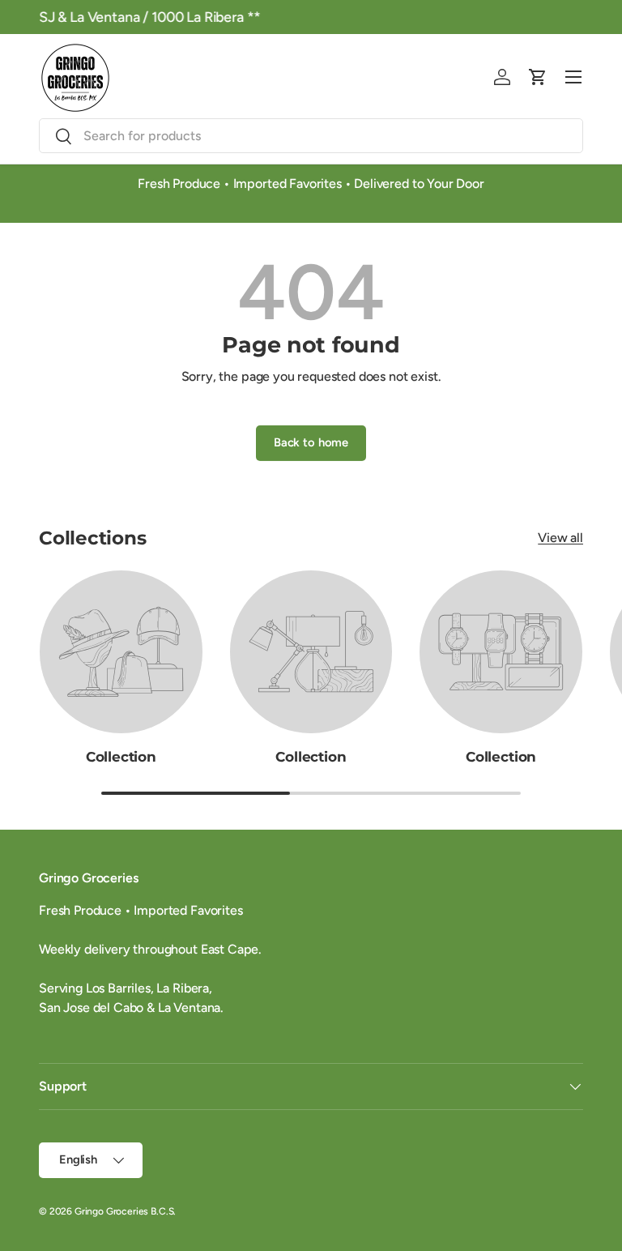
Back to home (311, 442)
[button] (538, 77)
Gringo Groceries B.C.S (124, 1211)
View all (560, 537)
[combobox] (311, 135)
